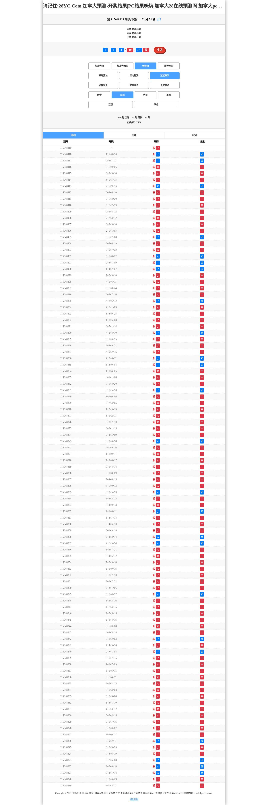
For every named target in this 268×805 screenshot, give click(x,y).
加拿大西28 (122, 66)
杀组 (122, 95)
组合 (99, 95)
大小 (145, 95)
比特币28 (168, 66)
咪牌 (159, 49)
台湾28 (145, 66)
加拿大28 (99, 66)
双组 (156, 104)
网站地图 (134, 799)
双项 (110, 104)
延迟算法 (164, 75)
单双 (168, 95)
